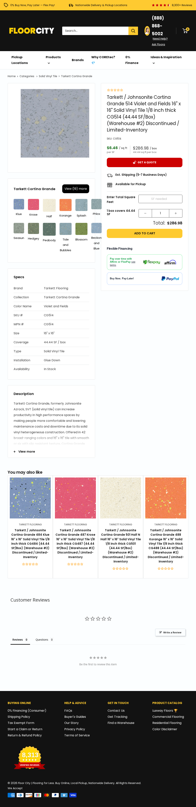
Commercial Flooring (168, 717)
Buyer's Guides (75, 717)
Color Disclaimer (164, 729)
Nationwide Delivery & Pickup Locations (101, 5)
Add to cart (144, 233)
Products (53, 57)
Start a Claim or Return (25, 729)
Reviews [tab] (17, 639)
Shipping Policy (19, 717)
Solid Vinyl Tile (48, 76)
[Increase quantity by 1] (175, 213)
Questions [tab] (42, 639)
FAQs (68, 710)
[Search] (133, 31)
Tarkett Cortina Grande (76, 76)
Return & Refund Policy (25, 735)
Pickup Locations (19, 60)
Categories (27, 76)
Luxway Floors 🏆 (165, 710)
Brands (78, 60)
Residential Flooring (166, 723)
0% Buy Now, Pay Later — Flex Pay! (32, 5)
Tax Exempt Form (21, 723)
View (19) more (76, 188)
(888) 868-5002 (158, 26)
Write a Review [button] (172, 632)
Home (12, 76)
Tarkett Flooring (30, 524)
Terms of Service (77, 735)
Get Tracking (117, 717)
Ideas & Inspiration (166, 57)
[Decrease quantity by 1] (145, 213)
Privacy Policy (74, 729)
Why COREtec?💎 (103, 60)
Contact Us (116, 710)
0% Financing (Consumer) (27, 710)
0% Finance (131, 60)
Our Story (71, 723)
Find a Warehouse (121, 723)
